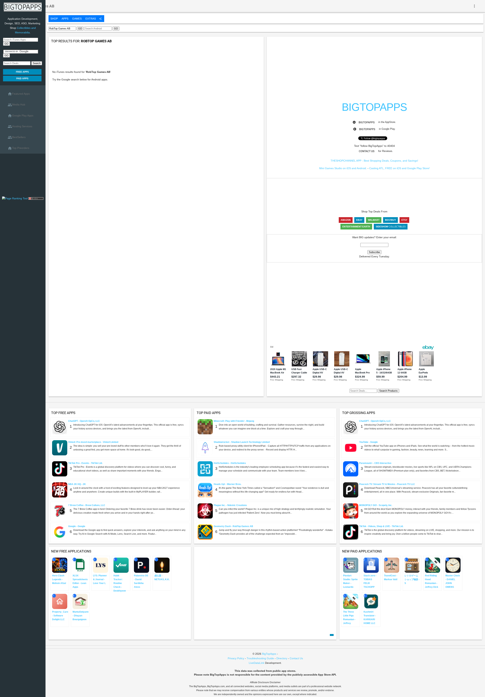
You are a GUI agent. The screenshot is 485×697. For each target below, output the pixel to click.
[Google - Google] (59, 531)
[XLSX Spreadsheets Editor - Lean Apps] (80, 564)
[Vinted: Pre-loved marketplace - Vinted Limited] (59, 447)
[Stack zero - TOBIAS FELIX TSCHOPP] (371, 564)
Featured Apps (19, 94)
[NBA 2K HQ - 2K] (59, 489)
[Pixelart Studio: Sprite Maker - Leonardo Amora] (350, 564)
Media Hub (16, 105)
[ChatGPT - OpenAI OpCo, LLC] (59, 426)
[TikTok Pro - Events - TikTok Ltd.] (59, 468)
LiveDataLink (256, 662)
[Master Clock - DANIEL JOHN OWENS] (453, 564)
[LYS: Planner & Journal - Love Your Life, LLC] (100, 564)
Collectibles (391, 226)
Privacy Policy (236, 658)
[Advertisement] (23, 176)
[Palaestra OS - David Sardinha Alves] (141, 564)
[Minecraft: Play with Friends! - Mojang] (205, 426)
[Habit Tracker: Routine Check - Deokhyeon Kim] (121, 564)
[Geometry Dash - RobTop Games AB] (205, 531)
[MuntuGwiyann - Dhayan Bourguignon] (80, 601)
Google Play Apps (20, 115)
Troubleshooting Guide (260, 658)
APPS (65, 18)
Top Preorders (18, 148)
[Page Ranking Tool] (15, 198)
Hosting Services (20, 126)
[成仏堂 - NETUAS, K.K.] (162, 564)
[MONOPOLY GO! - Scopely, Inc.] (350, 510)
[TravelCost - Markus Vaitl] (391, 564)
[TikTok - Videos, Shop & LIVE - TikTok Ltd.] (350, 531)
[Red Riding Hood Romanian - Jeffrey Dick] (432, 564)
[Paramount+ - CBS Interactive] (350, 468)
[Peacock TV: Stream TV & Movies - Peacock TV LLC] (350, 489)
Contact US (366, 151)
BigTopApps (367, 122)
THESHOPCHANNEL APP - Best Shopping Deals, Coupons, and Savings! (374, 160)
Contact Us (296, 658)
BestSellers (17, 137)
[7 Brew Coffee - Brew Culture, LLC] (59, 510)
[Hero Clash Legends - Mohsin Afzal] (59, 564)
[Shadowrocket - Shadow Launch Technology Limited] (205, 447)
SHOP (54, 18)
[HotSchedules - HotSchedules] (205, 468)
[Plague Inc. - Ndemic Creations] (205, 510)
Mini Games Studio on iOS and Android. (343, 168)
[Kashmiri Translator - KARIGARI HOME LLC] (371, 601)
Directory (281, 658)
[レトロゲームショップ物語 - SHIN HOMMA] (412, 564)
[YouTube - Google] (350, 447)
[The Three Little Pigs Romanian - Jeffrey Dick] (350, 601)
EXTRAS (90, 18)
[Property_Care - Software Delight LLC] (59, 601)
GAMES (77, 18)
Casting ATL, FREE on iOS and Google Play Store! (399, 168)
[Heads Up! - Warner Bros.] (205, 489)
